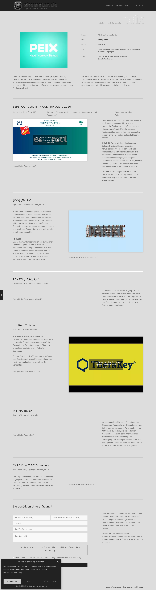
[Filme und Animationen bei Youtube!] (142, 6)
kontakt (109, 587)
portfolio (111, 23)
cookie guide (138, 587)
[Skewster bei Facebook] (139, 6)
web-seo (118, 6)
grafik (125, 6)
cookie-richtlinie (22, 586)
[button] (58, 562)
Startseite (102, 23)
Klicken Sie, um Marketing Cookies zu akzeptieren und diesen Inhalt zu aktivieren (50, 139)
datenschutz (33, 586)
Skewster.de (40, 4)
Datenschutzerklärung (12, 572)
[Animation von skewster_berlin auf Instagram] (136, 6)
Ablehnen (31, 581)
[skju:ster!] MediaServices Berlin (36, 8)
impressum (43, 586)
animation (109, 6)
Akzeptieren (12, 581)
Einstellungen (50, 581)
